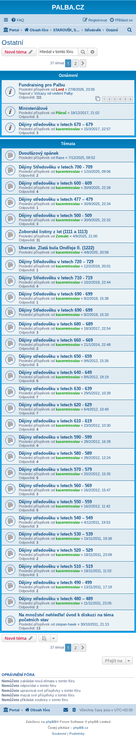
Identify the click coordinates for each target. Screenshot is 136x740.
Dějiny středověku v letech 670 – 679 (56, 124)
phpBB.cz (80, 727)
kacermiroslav (68, 129)
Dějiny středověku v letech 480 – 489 (56, 598)
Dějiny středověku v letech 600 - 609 (55, 183)
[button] (83, 63)
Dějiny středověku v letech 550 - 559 (55, 501)
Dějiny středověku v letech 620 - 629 (55, 404)
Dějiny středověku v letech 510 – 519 (56, 566)
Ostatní (12, 42)
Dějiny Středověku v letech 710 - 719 (55, 277)
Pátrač (61, 113)
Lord (60, 89)
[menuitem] (17, 20)
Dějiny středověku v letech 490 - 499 (55, 582)
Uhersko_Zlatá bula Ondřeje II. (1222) (56, 247)
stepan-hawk (66, 624)
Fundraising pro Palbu (42, 84)
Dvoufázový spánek (38, 153)
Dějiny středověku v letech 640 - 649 (55, 372)
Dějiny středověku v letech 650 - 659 (55, 356)
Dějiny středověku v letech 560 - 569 (55, 485)
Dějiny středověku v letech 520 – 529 (56, 550)
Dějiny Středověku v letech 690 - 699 (55, 294)
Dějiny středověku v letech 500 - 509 (55, 215)
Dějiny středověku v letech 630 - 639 (55, 388)
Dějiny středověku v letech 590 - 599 (55, 437)
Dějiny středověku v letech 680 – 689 (56, 324)
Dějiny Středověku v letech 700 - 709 (55, 167)
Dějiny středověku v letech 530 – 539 (56, 534)
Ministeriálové (33, 108)
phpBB (51, 722)
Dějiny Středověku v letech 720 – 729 (56, 261)
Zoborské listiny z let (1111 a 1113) (53, 231)
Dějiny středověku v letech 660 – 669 (56, 340)
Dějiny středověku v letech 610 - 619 (55, 420)
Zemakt (62, 236)
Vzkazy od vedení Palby (53, 93)
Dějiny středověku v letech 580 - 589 (55, 453)
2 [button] (75, 63)
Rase (60, 158)
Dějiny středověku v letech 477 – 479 (56, 199)
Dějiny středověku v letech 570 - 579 (55, 469)
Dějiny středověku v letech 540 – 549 (56, 517)
